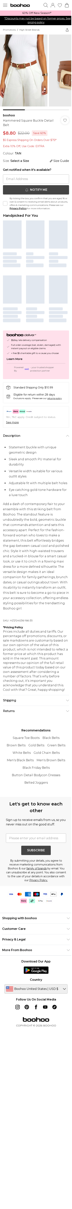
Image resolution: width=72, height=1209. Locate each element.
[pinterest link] (27, 1007)
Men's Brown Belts (51, 760)
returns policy (54, 398)
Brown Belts (16, 745)
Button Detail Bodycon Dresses (36, 775)
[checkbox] (5, 203)
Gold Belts (36, 745)
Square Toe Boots (26, 738)
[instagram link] (17, 1007)
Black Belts (50, 738)
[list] (36, 13)
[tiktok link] (54, 1007)
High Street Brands (29, 29)
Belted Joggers (36, 782)
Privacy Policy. (38, 880)
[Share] (67, 29)
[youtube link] (45, 1007)
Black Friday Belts (36, 767)
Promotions (9, 29)
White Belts (22, 753)
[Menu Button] (5, 5)
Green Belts (56, 745)
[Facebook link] (36, 1007)
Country (36, 979)
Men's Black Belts (20, 760)
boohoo (9, 115)
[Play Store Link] (36, 970)
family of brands (36, 868)
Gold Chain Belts (47, 753)
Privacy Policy (18, 208)
